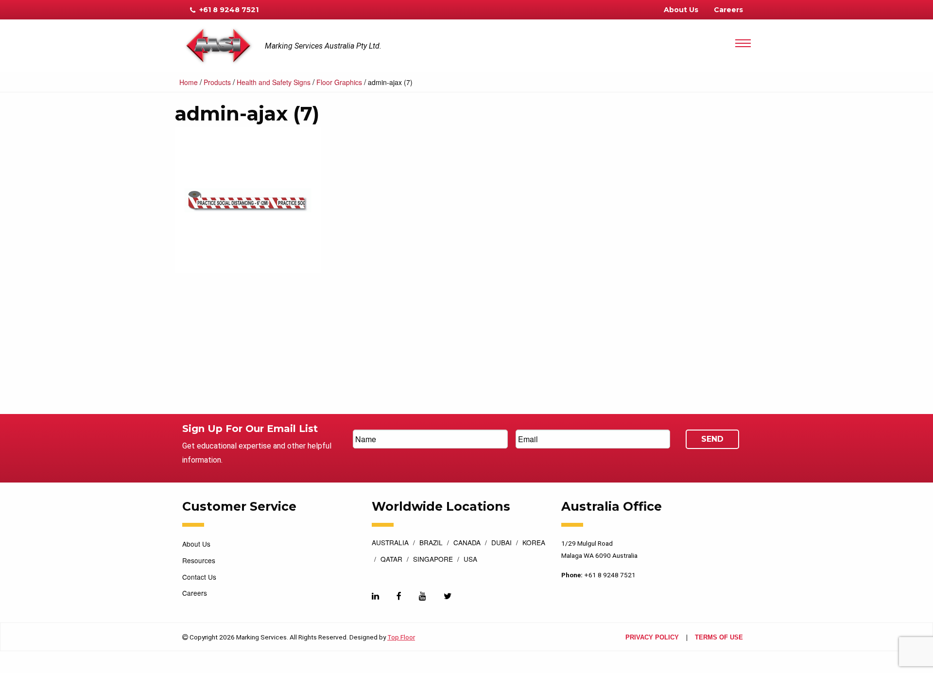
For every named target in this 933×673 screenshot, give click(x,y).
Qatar (391, 560)
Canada (467, 543)
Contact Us (199, 577)
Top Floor (401, 637)
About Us (681, 9)
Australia (390, 543)
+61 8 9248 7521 (228, 9)
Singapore (433, 560)
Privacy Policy (652, 638)
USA (470, 560)
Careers (728, 9)
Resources (198, 560)
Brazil (431, 543)
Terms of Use (719, 638)
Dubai (501, 543)
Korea (533, 543)
